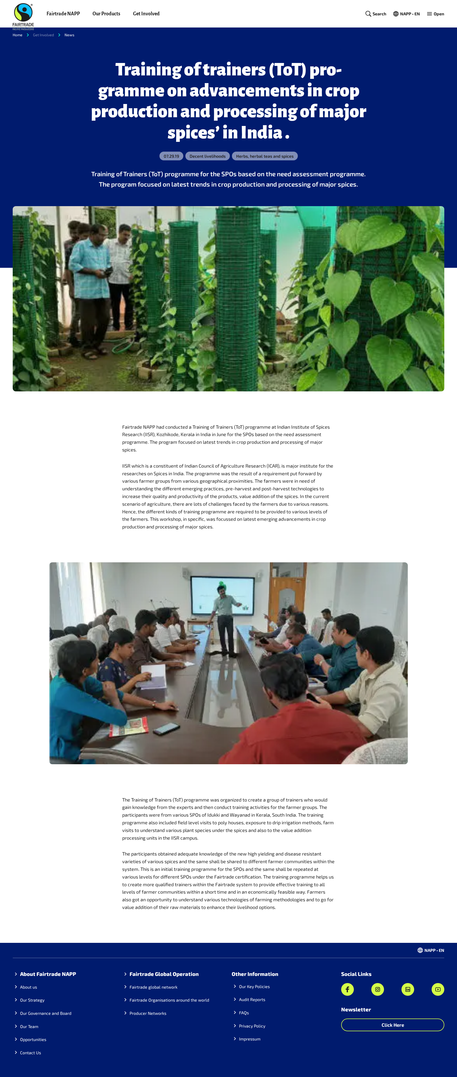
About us (28, 986)
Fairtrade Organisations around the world (169, 999)
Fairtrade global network (153, 986)
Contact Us (30, 1052)
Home (17, 35)
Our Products (106, 13)
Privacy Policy (252, 1025)
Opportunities (33, 1039)
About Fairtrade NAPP (48, 974)
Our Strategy (32, 999)
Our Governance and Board (45, 1013)
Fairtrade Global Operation (164, 974)
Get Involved (146, 13)
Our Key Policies (254, 986)
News (69, 35)
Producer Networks (148, 1013)
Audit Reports (252, 999)
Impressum (250, 1038)
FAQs (244, 1012)
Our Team (29, 1026)
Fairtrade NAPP (63, 13)
